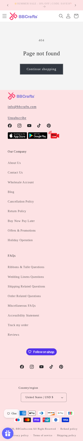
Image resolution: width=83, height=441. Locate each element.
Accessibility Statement (23, 315)
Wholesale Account (21, 182)
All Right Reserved (44, 429)
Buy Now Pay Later (21, 221)
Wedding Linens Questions (26, 276)
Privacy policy (20, 435)
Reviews (13, 334)
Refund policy (68, 429)
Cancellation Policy (21, 201)
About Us (14, 162)
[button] (61, 16)
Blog (11, 192)
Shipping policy (66, 435)
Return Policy (17, 211)
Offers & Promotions (22, 230)
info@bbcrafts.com (22, 107)
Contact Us (15, 172)
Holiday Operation (20, 240)
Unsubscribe (17, 118)
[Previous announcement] (7, 5)
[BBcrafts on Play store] (37, 138)
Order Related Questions (24, 296)
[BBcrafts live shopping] (54, 138)
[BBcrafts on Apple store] (17, 138)
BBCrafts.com (24, 429)
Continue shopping (42, 69)
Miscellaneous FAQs (22, 305)
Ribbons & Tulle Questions (26, 267)
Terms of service (43, 435)
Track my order (18, 325)
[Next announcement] (75, 5)
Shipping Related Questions (26, 286)
